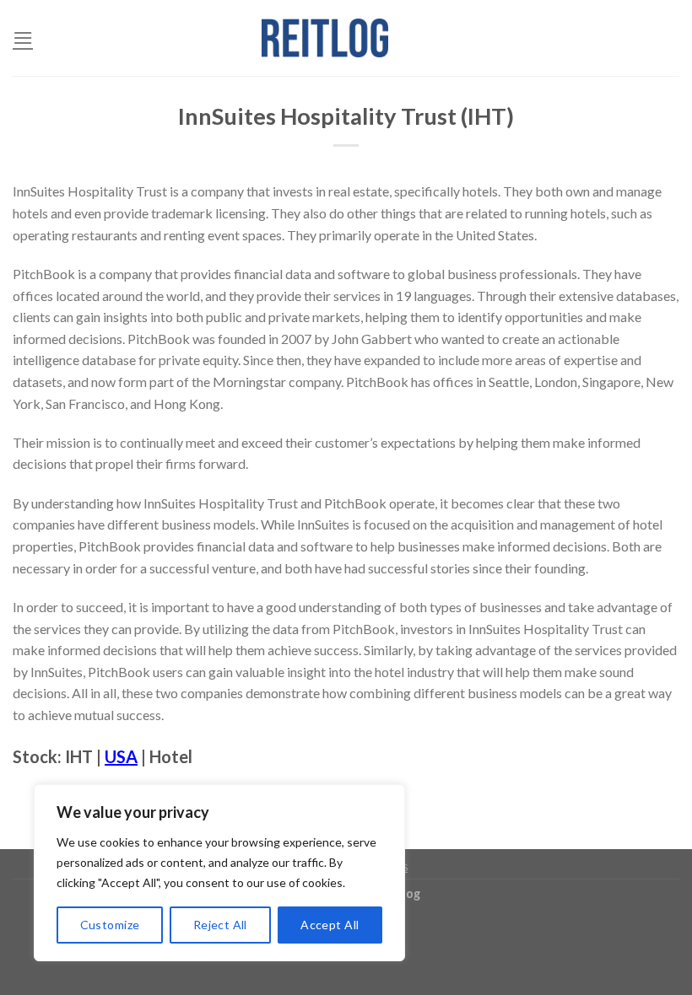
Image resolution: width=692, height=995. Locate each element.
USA (121, 756)
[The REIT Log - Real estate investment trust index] (325, 38)
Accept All (329, 924)
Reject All (220, 924)
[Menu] (23, 37)
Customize (110, 924)
